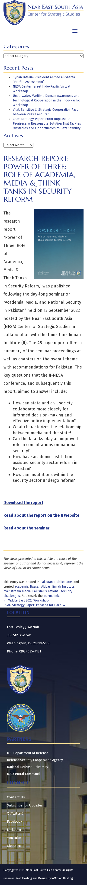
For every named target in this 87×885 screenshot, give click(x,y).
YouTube (14, 838)
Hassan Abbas (40, 587)
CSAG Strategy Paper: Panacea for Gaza (34, 605)
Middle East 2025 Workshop (26, 600)
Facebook (14, 821)
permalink (51, 596)
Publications (63, 582)
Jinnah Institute (63, 587)
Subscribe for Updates (25, 805)
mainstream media (17, 591)
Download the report (23, 502)
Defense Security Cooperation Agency (35, 760)
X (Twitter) (15, 813)
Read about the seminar (26, 528)
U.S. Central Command (23, 774)
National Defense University (27, 767)
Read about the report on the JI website (41, 515)
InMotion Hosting (62, 878)
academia (21, 587)
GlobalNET (15, 846)
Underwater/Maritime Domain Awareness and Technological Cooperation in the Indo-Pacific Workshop (46, 100)
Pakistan (46, 582)
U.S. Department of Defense (27, 753)
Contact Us (16, 797)
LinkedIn (14, 830)
